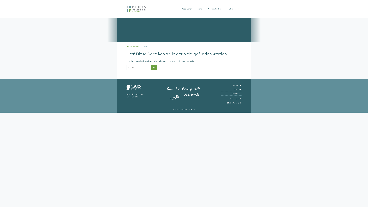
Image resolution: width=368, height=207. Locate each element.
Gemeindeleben (214, 9)
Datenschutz (183, 109)
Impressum (191, 109)
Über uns (232, 9)
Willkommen (187, 9)
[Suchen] (154, 67)
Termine (200, 9)
